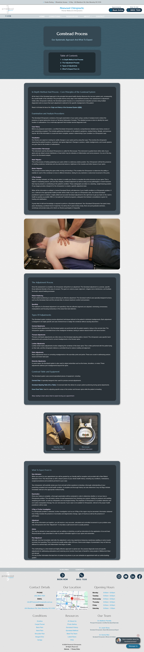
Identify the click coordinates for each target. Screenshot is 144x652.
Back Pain (39, 627)
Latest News (72, 637)
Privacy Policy (76, 649)
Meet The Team (72, 634)
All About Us (72, 621)
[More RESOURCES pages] (79, 16)
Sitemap (66, 649)
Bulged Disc (39, 637)
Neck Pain (39, 630)
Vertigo (39, 640)
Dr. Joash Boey (104, 628)
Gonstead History (72, 627)
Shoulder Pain (40, 634)
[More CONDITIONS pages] (61, 16)
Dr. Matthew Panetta (104, 621)
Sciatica (40, 621)
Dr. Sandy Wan (104, 635)
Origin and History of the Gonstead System (66, 107)
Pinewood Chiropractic (72, 8)
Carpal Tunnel (40, 624)
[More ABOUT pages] (91, 16)
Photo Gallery (72, 624)
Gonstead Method (72, 630)
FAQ (72, 640)
